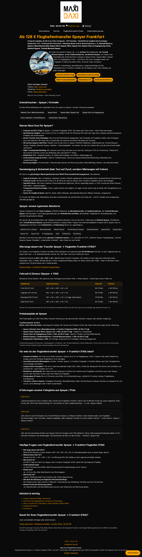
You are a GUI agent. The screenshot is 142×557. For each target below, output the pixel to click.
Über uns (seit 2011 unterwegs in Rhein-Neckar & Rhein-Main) (46, 503)
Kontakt (66, 553)
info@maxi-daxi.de (71, 544)
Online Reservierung (95, 31)
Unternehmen (44, 31)
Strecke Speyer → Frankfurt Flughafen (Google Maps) (39, 267)
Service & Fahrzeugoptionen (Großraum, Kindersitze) (42, 501)
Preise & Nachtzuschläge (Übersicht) (36, 498)
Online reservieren (40, 92)
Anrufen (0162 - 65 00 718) (61, 524)
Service (56, 31)
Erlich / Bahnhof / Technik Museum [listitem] (33, 118)
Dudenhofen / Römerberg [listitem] (58, 118)
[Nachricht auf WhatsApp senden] (72, 26)
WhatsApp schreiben (44, 89)
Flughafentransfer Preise (73, 31)
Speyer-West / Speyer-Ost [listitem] (70, 112)
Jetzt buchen (133, 553)
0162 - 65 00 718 (57, 26)
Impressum (27, 508)
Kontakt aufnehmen (30, 506)
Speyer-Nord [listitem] (52, 112)
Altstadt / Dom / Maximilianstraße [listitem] (32, 112)
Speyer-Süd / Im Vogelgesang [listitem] (93, 112)
